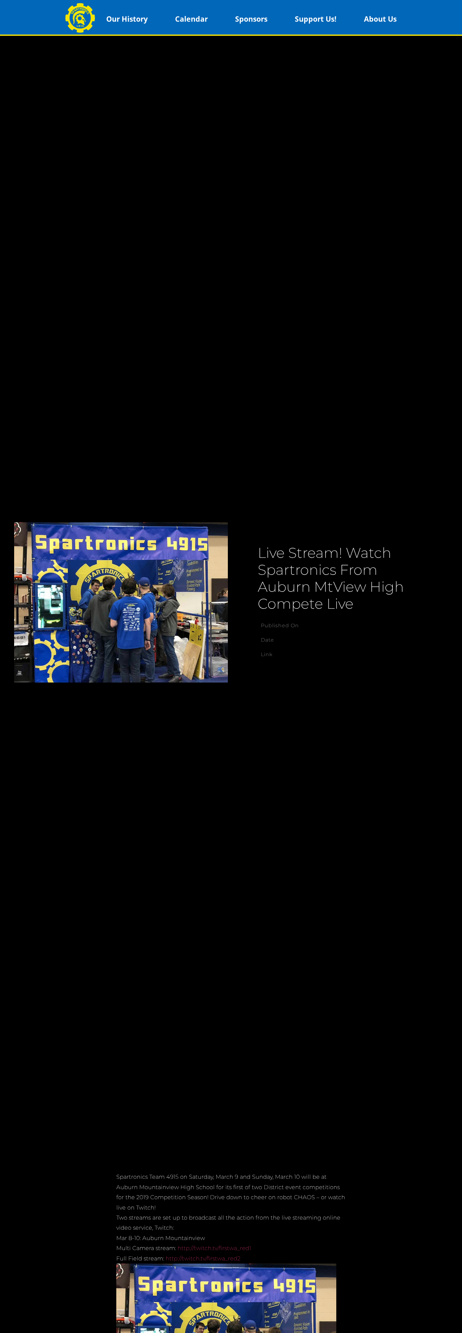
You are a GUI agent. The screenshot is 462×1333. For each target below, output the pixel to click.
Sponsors (251, 19)
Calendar (191, 19)
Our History (127, 19)
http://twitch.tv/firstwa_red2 (203, 1258)
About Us (380, 19)
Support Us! (316, 19)
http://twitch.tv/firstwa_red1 (214, 1248)
